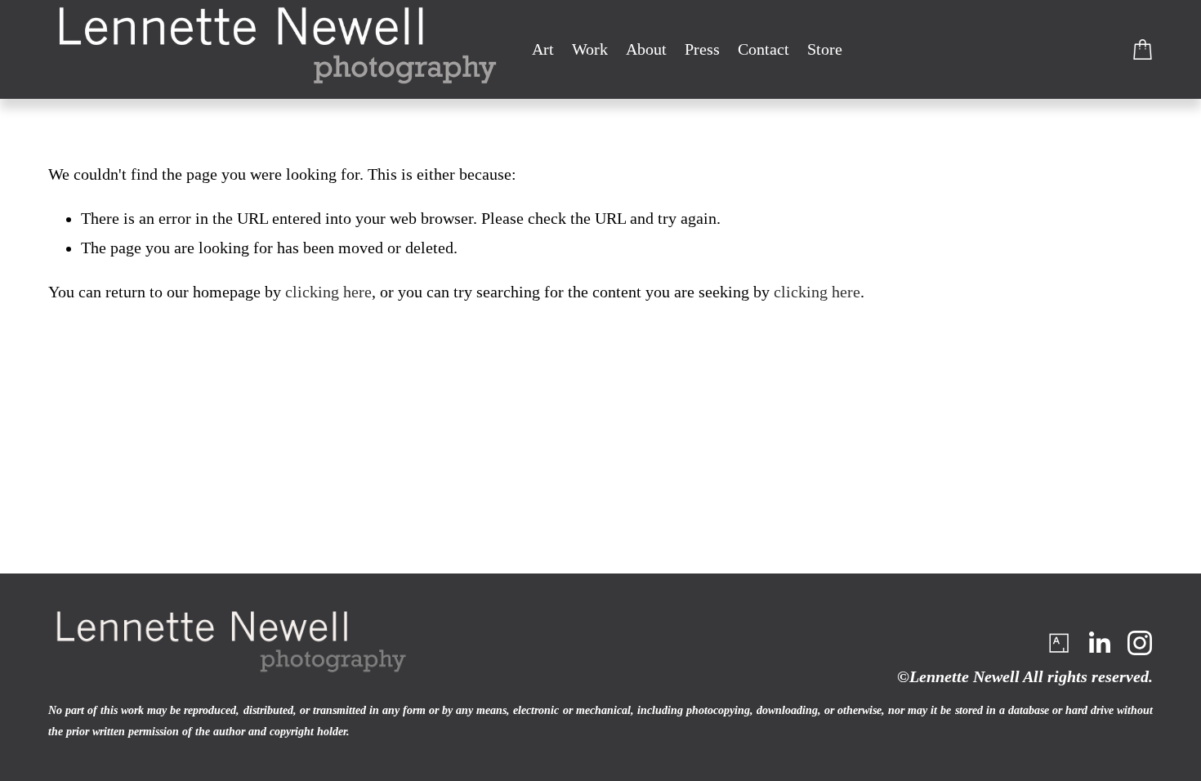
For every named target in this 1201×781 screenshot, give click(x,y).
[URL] (1058, 643)
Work (590, 49)
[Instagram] (1140, 643)
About (646, 49)
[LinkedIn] (1099, 643)
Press (702, 49)
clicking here (328, 292)
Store (824, 49)
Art (543, 49)
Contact (763, 49)
